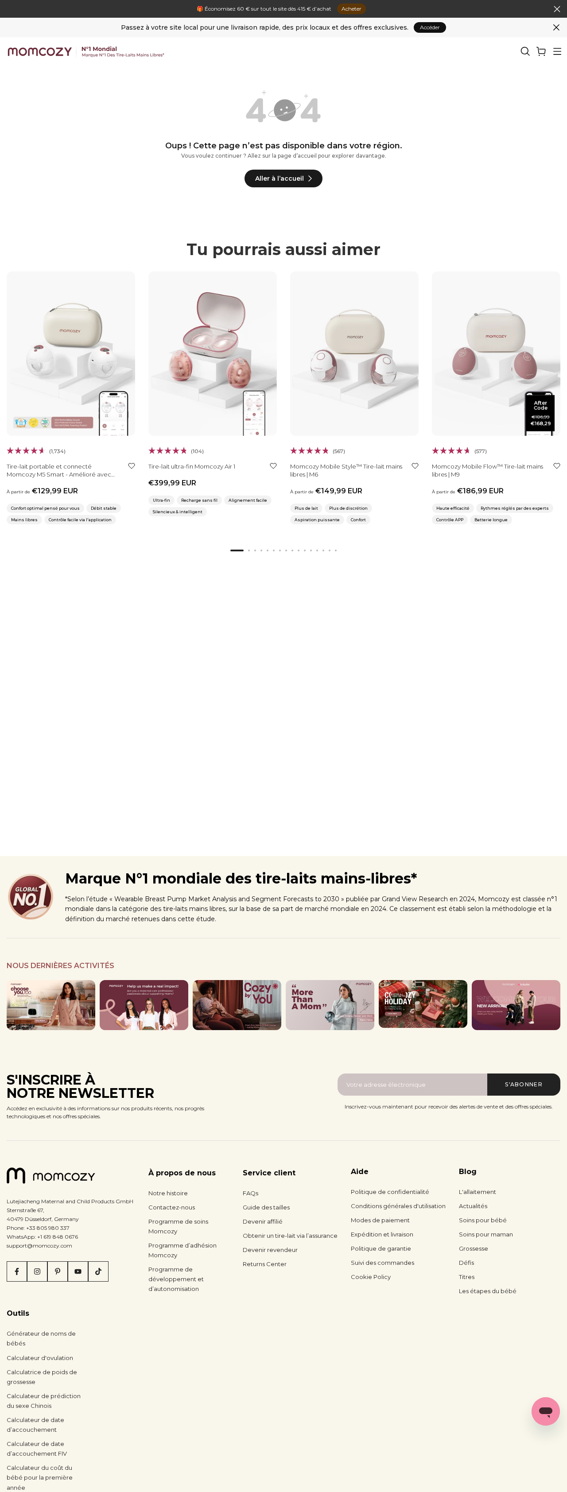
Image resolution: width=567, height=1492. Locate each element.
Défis (466, 1262)
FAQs (250, 1193)
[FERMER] (10, 9)
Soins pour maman (486, 1234)
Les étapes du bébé (488, 1290)
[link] (541, 51)
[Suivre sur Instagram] (37, 1271)
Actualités (473, 1205)
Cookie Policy (371, 1276)
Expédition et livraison (382, 1234)
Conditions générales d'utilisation (398, 1205)
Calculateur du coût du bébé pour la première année (40, 1477)
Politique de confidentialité (390, 1191)
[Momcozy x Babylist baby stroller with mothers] (516, 1005)
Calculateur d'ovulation (40, 1357)
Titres (466, 1276)
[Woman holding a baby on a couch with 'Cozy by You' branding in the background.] (237, 1005)
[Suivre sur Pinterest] (57, 1271)
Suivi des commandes (382, 1262)
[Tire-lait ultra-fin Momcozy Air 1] (212, 353)
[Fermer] (556, 27)
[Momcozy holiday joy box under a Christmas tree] (423, 1004)
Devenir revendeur (270, 1249)
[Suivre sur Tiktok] (98, 1271)
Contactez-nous (171, 1207)
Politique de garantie (381, 1248)
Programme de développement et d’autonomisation (176, 1279)
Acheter (351, 8)
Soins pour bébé (483, 1220)
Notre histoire (168, 1193)
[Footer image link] (51, 1005)
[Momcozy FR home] (85, 51)
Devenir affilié (263, 1221)
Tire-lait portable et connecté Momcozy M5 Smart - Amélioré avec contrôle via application (59, 474)
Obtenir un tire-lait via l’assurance (290, 1235)
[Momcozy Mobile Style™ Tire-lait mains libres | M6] (354, 353)
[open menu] (557, 51)
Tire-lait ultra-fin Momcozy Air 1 (191, 466)
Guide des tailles (266, 1207)
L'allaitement (477, 1191)
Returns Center (265, 1263)
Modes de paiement (380, 1220)
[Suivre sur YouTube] (78, 1271)
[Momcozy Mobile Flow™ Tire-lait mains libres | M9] (496, 353)
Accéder (430, 27)
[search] (525, 51)
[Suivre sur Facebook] (17, 1271)
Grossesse (473, 1248)
